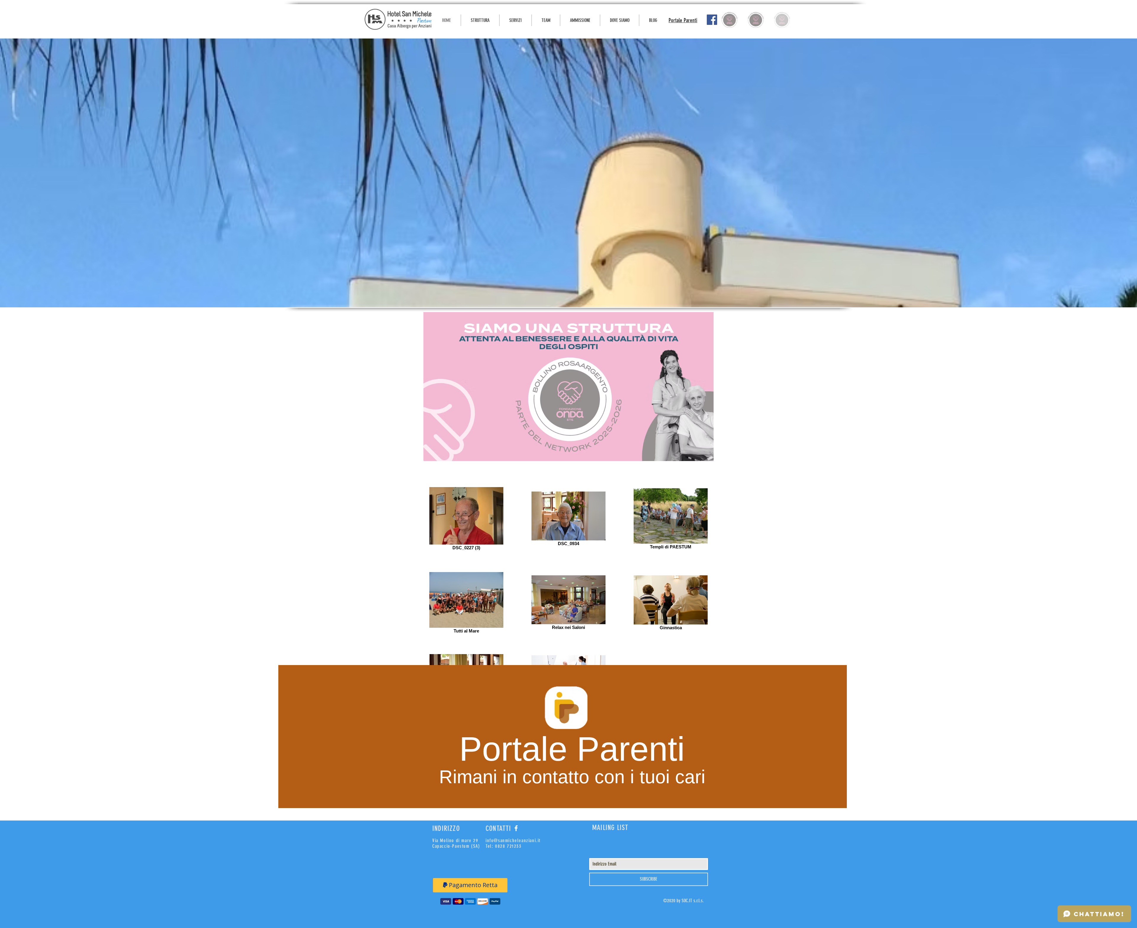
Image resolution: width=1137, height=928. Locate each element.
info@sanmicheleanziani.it (513, 840)
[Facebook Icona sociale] (712, 20)
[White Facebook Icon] (516, 828)
